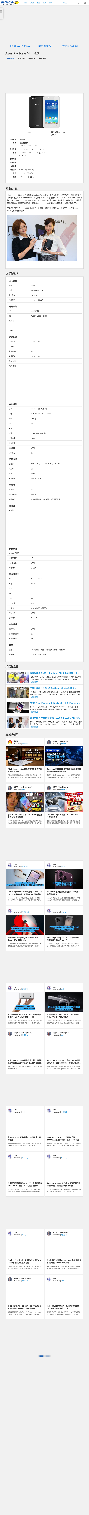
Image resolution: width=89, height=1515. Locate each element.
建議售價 (12, 300)
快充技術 (12, 443)
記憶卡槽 (12, 613)
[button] (79, 3)
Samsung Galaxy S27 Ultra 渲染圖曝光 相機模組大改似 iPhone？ (63, 938)
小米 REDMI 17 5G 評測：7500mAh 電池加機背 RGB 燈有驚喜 (25, 815)
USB (10, 598)
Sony (63, 1035)
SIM (10, 423)
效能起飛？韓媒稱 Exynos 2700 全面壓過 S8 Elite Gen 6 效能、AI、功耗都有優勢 (25, 1184)
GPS (10, 588)
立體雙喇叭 (13, 558)
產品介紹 (21, 58)
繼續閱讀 (34, 682)
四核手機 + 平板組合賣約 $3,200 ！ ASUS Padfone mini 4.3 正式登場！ (55, 717)
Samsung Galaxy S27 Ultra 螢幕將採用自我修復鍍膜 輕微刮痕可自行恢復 (63, 1184)
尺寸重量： (14, 149)
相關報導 (42, 58)
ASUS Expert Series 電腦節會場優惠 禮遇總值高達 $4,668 (25, 770)
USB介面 (12, 603)
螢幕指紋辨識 (14, 634)
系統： (15, 143)
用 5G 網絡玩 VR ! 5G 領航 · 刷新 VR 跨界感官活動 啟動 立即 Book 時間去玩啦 (24, 1307)
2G (10, 311)
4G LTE (11, 321)
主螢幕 (11, 464)
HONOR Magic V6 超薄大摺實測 (20, 46)
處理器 (11, 346)
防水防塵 (12, 453)
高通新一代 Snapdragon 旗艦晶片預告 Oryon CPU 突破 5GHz (24, 938)
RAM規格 (12, 361)
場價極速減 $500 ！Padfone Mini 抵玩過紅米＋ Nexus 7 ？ (54, 673)
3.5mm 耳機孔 (14, 553)
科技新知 (64, 789)
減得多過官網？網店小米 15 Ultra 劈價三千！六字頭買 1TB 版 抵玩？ (63, 1015)
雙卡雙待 (12, 330)
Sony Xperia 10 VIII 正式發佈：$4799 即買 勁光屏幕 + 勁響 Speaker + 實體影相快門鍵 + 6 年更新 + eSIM (64, 1061)
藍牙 (10, 584)
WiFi (10, 579)
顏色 (10, 409)
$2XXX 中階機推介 (45, 46)
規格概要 (10, 58)
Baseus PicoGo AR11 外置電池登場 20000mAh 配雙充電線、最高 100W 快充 (63, 1138)
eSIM (10, 428)
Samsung (64, 744)
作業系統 (12, 341)
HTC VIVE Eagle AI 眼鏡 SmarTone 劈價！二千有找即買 (63, 815)
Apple (63, 866)
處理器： (14, 166)
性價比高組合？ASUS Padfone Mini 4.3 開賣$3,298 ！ (52, 688)
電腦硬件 (25, 744)
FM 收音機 (12, 563)
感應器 (11, 650)
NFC (10, 593)
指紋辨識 (12, 629)
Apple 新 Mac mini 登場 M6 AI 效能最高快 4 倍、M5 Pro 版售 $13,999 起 (24, 1015)
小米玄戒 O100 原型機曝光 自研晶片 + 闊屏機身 (24, 1138)
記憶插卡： (14, 170)
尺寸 (10, 414)
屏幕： (15, 153)
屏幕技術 (12, 478)
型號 (10, 290)
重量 (10, 419)
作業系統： (14, 139)
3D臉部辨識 (13, 638)
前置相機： (14, 162)
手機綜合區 (25, 912)
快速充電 (12, 438)
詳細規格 (31, 58)
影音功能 (12, 568)
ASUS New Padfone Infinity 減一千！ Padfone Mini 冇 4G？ (54, 703)
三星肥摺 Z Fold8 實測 (70, 46)
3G (10, 316)
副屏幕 (11, 469)
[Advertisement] (44, 77)
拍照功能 (12, 499)
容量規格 (12, 356)
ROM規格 (12, 366)
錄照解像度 (13, 494)
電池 (10, 433)
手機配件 (64, 1112)
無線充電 (12, 448)
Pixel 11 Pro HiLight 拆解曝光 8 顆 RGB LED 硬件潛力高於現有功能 (24, 1261)
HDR (10, 473)
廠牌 (10, 285)
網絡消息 (25, 1281)
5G (10, 326)
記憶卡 (11, 608)
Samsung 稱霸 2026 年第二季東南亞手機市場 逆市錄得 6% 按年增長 (64, 770)
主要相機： (14, 159)
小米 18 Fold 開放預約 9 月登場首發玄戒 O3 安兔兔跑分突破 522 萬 (63, 1307)
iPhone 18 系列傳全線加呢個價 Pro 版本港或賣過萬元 (63, 893)
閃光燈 (11, 489)
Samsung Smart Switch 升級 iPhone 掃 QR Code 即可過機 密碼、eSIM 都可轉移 (25, 893)
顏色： (15, 177)
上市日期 (12, 295)
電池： (15, 173)
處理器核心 (13, 351)
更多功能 (12, 618)
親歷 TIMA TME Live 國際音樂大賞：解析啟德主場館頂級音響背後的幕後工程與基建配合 (25, 1061)
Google (24, 1235)
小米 (23, 789)
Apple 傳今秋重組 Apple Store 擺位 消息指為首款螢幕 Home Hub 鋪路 (64, 1261)
